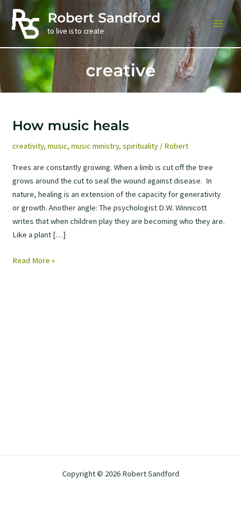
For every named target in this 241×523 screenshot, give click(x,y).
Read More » (33, 261)
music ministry (95, 146)
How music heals (70, 125)
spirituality (140, 146)
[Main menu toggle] (218, 23)
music (57, 146)
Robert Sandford (104, 18)
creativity (28, 146)
